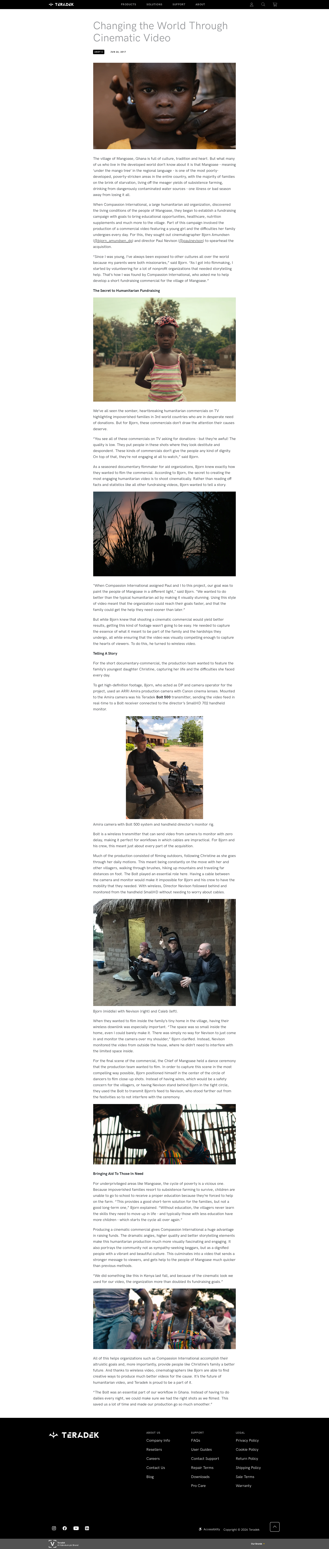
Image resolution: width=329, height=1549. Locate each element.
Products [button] (128, 4)
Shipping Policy (248, 1467)
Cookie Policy (247, 1449)
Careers (153, 1458)
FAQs (195, 1440)
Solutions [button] (154, 4)
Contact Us (155, 1467)
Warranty (243, 1485)
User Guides (201, 1449)
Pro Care (198, 1485)
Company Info (158, 1440)
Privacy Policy (247, 1440)
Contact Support (205, 1458)
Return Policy (247, 1458)
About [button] (200, 4)
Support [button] (179, 4)
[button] (263, 4)
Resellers (154, 1449)
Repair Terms (202, 1467)
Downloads (200, 1476)
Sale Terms (245, 1476)
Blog (150, 1476)
